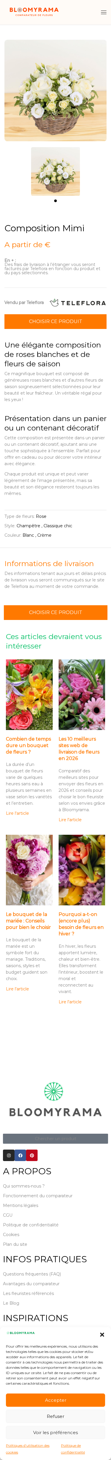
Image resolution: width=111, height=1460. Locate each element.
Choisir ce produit (55, 321)
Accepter (55, 1400)
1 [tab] (55, 200)
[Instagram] (9, 1155)
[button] (102, 1335)
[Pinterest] (32, 1155)
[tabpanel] (55, 168)
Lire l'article (17, 813)
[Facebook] (20, 1155)
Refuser (55, 1416)
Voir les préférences (55, 1432)
